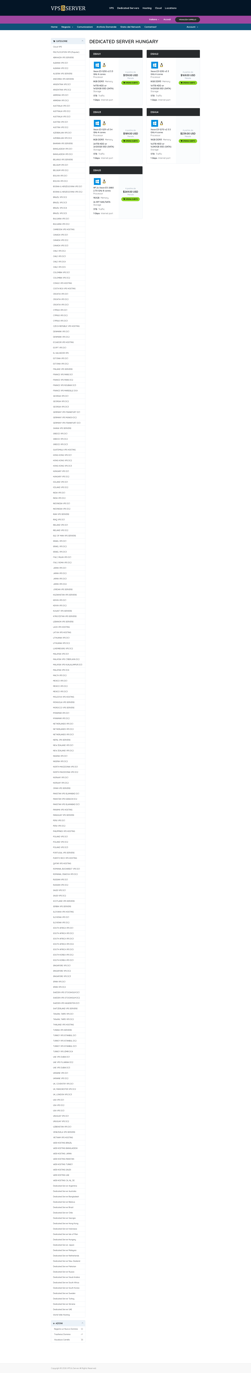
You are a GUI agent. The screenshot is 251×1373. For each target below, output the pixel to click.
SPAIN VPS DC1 (59, 982)
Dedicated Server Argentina (65, 1186)
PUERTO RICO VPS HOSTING (65, 858)
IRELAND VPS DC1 (60, 525)
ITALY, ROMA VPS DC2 (62, 562)
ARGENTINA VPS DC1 (62, 84)
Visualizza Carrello (187, 20)
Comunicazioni (85, 26)
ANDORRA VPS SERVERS (63, 79)
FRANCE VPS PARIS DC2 (63, 380)
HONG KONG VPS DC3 (62, 466)
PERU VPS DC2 (59, 826)
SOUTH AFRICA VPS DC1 (63, 928)
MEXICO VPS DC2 (60, 686)
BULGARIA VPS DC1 (61, 219)
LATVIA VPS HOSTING (62, 632)
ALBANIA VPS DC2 (60, 68)
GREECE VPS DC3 (60, 444)
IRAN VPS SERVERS (61, 514)
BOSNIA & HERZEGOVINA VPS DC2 (67, 192)
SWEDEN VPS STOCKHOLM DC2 (66, 998)
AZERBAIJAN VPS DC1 (62, 133)
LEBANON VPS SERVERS (63, 622)
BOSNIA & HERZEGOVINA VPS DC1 (67, 186)
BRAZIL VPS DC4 (60, 208)
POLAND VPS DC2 (60, 842)
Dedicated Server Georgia (64, 1218)
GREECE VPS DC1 (60, 433)
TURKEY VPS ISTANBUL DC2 (64, 1041)
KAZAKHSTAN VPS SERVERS (65, 595)
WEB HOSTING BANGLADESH (65, 1148)
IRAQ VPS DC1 (59, 519)
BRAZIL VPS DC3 (60, 202)
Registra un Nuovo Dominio (65, 1329)
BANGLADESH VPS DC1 (62, 149)
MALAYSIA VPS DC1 (61, 654)
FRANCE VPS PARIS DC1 (63, 374)
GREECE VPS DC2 (60, 439)
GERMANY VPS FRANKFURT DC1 (66, 412)
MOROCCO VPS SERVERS (63, 707)
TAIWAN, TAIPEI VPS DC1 (63, 1014)
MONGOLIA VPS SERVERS (64, 702)
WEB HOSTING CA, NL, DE (64, 1180)
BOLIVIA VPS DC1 (60, 176)
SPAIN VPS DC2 (59, 987)
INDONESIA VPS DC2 (61, 509)
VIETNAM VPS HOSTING (63, 1137)
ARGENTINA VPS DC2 (62, 90)
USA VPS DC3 (58, 1110)
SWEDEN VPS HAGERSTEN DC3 (66, 1003)
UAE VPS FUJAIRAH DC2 (63, 1062)
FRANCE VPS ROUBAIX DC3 (64, 385)
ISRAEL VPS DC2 (60, 546)
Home (54, 26)
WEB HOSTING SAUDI (62, 1170)
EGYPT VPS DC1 (59, 347)
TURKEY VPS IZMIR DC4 (63, 1051)
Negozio (66, 26)
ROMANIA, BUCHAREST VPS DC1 (66, 869)
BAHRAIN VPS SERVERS (63, 143)
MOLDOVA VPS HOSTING (63, 697)
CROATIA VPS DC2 (61, 299)
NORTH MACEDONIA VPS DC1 (65, 767)
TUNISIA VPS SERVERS (62, 1030)
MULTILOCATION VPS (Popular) (66, 52)
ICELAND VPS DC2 (60, 487)
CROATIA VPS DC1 (60, 294)
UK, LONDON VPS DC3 (62, 1094)
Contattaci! (150, 26)
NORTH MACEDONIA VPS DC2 (65, 772)
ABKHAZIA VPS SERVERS (63, 57)
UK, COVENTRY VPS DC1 (63, 1084)
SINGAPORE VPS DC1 (61, 965)
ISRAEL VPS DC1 (59, 541)
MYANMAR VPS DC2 (61, 718)
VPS (111, 8)
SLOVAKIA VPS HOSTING (63, 912)
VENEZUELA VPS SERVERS (64, 1132)
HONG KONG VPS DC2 (62, 460)
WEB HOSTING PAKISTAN (63, 1159)
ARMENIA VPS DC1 (60, 95)
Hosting (147, 8)
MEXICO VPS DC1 (60, 681)
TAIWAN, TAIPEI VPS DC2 (63, 1019)
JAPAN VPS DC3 (60, 579)
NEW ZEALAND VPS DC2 (63, 750)
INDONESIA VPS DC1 (61, 503)
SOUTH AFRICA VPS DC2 (63, 933)
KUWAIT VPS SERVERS (62, 611)
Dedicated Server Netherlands (66, 1256)
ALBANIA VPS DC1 (60, 63)
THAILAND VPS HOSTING (63, 1024)
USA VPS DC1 (58, 1100)
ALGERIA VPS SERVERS (62, 73)
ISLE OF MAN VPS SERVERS (64, 536)
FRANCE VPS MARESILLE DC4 (65, 390)
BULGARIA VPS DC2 (61, 224)
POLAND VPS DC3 (60, 847)
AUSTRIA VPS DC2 (60, 127)
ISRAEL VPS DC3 (60, 552)
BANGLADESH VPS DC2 (63, 154)
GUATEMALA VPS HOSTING (64, 450)
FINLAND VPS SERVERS (63, 369)
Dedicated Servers (128, 8)
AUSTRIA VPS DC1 (60, 122)
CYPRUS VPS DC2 (60, 315)
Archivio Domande (107, 26)
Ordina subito (131, 83)
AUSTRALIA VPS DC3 (61, 116)
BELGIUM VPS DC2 (60, 170)
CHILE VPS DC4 (59, 262)
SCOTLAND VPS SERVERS (64, 901)
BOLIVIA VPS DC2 (60, 181)
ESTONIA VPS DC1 (60, 358)
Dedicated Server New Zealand (66, 1261)
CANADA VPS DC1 (60, 235)
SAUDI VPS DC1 (59, 890)
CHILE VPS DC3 (59, 256)
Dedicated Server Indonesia (65, 1229)
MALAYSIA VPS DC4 (61, 670)
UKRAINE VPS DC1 (60, 1073)
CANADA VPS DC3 (60, 245)
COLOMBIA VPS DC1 (61, 272)
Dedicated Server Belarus (64, 1202)
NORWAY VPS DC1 (60, 777)
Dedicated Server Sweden (64, 1293)
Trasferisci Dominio (62, 1334)
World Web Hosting (61, 1315)
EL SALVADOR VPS (61, 353)
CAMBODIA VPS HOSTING (64, 229)
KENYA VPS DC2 (60, 605)
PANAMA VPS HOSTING (62, 810)
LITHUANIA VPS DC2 (61, 643)
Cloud (158, 8)
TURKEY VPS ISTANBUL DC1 (64, 1035)
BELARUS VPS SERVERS (63, 159)
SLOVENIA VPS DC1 (61, 917)
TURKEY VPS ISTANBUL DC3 (64, 1046)
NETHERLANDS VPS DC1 (63, 724)
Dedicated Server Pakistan (64, 1266)
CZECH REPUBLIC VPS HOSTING (66, 326)
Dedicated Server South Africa (66, 1282)
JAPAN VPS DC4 (60, 584)
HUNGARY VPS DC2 (61, 476)
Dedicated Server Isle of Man (65, 1234)
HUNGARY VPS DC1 (61, 471)
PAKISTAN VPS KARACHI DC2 (65, 799)
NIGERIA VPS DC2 (60, 761)
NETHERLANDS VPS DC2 (63, 729)
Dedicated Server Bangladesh (66, 1196)
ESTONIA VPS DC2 (61, 364)
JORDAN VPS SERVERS (63, 589)
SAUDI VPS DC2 (59, 896)
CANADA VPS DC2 (60, 240)
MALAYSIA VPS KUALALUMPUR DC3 (67, 665)
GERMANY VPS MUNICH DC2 (65, 417)
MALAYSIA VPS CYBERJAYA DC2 (66, 659)
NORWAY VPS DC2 (61, 783)
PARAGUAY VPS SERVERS (63, 815)
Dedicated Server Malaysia (64, 1250)
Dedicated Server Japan (63, 1245)
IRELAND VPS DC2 (60, 530)
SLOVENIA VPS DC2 (61, 922)
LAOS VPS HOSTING (61, 627)
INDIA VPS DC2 (59, 498)
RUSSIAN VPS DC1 (60, 879)
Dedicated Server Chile (63, 1213)
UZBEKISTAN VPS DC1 (62, 1127)
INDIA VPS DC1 (59, 493)
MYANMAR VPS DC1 (61, 713)
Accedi (167, 19)
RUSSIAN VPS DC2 (60, 885)
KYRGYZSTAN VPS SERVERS (65, 616)
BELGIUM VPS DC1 (60, 165)
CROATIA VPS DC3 (61, 305)
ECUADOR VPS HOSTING (63, 342)
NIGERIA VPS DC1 (60, 756)
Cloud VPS (57, 47)
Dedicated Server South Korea (66, 1288)
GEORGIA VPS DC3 (61, 407)
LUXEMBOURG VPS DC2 (63, 648)
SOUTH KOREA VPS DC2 (63, 955)
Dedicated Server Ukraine (64, 1304)
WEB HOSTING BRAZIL (62, 1143)
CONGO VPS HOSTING (62, 283)
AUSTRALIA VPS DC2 (61, 111)
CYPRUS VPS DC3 (60, 321)
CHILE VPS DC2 (59, 251)
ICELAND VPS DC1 (60, 482)
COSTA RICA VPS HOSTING (64, 288)
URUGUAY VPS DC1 (61, 1116)
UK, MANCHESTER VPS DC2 (64, 1089)
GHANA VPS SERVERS (62, 428)
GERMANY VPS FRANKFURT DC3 (66, 423)
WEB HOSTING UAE (61, 1175)
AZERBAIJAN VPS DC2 (62, 138)
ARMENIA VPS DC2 (61, 100)
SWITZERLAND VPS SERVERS (65, 1008)
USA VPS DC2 (58, 1105)
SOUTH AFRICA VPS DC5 (63, 949)
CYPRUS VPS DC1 (60, 310)
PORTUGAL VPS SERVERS (64, 853)
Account (192, 26)
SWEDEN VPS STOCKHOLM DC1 (66, 992)
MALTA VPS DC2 (60, 675)
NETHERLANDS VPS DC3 (63, 734)
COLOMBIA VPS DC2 (61, 278)
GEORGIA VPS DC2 (61, 401)
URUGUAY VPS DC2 (61, 1121)
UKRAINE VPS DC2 (60, 1078)
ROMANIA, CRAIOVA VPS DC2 (65, 874)
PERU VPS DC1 (59, 820)
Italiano (153, 19)
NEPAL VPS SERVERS (61, 740)
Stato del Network (130, 26)
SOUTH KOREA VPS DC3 (63, 960)
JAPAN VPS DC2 (60, 573)
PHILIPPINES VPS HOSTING (64, 831)
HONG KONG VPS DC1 (62, 455)
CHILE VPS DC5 (59, 267)
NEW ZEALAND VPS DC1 (63, 745)
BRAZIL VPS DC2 (60, 197)
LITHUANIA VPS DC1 (61, 638)
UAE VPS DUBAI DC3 (61, 1067)
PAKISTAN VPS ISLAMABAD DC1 (66, 793)
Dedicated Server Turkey (63, 1299)
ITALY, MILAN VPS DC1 (62, 557)
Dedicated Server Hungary (64, 1239)
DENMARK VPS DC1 (61, 331)
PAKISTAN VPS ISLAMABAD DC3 (66, 804)
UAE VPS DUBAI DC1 (61, 1057)
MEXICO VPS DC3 (60, 691)
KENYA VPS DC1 (59, 600)
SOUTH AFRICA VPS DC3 (63, 939)
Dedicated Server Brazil (63, 1207)
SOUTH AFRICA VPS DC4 (63, 944)
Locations (170, 8)
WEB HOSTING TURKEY (63, 1164)
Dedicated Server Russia (63, 1272)
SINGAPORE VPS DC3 (62, 976)
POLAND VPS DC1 (60, 836)
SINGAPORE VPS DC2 (62, 971)
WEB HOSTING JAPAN (62, 1153)
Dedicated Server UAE (62, 1309)
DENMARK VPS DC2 (61, 337)
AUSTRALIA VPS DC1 (61, 106)
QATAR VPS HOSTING (62, 863)
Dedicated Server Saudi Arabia (66, 1277)
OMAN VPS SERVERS (61, 788)
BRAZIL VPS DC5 (60, 213)
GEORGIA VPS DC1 (60, 396)
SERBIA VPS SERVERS (62, 906)
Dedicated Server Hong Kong (65, 1223)
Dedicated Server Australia (64, 1191)
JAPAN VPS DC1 (59, 568)
